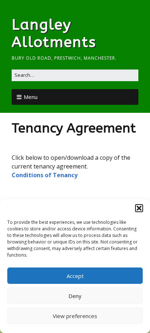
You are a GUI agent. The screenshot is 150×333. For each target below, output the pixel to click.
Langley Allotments (54, 33)
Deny (75, 296)
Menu (31, 96)
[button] (139, 208)
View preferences (75, 316)
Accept (75, 276)
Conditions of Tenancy (45, 175)
